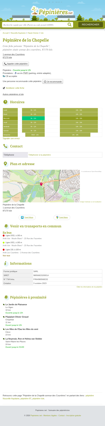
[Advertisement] (79, 55)
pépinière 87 (26, 398)
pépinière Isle (38, 398)
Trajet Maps (63, 217)
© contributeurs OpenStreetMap (91, 171)
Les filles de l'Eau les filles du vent (21, 329)
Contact (62, 415)
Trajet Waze (28, 217)
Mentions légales (50, 415)
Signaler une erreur (11, 138)
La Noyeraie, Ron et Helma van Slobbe (23, 339)
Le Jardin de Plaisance (16, 304)
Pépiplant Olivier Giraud (16, 317)
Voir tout (6, 256)
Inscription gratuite (73, 415)
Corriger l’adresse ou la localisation (90, 202)
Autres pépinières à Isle (13, 94)
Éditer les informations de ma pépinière (89, 287)
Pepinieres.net (52, 11)
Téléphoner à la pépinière (39, 155)
